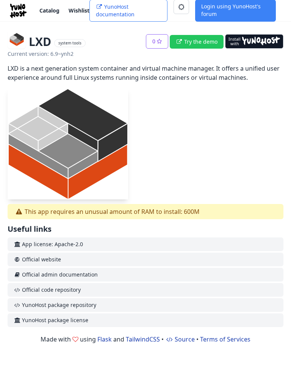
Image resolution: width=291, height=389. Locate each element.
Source (184, 339)
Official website (40, 259)
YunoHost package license (54, 320)
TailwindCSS (143, 339)
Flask (104, 339)
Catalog (49, 10)
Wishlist (79, 10)
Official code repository (50, 289)
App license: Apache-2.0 (51, 244)
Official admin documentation (59, 274)
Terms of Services (225, 339)
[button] (157, 41)
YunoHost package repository (58, 304)
